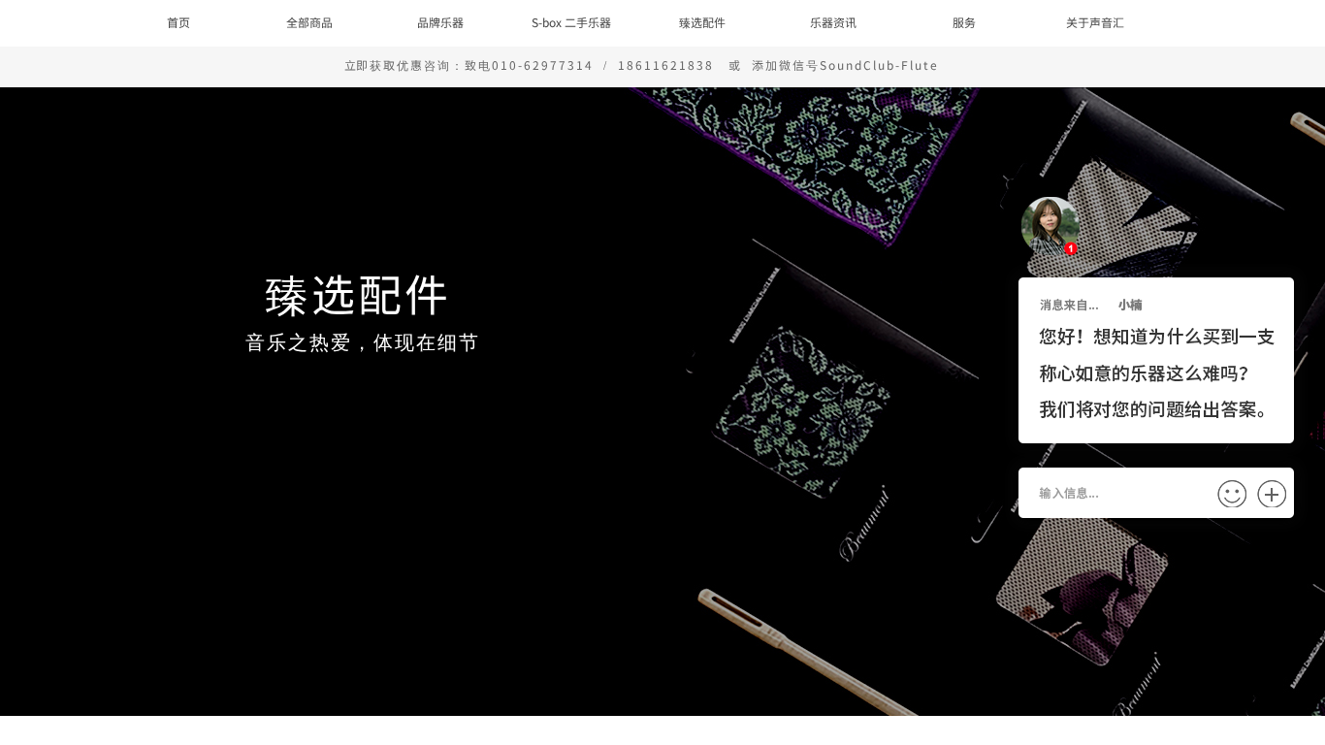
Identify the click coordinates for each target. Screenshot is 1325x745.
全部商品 (309, 22)
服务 (964, 22)
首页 (178, 22)
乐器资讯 (833, 22)
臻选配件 (702, 22)
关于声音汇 (1095, 22)
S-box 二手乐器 (571, 22)
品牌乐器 (440, 22)
